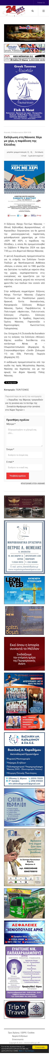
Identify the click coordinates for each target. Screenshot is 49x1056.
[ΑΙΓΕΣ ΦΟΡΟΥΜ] (24, 654)
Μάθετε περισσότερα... (27, 1051)
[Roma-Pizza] (24, 33)
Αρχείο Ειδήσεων (20, 1036)
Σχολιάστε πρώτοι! (35, 156)
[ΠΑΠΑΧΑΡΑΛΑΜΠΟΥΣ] (24, 972)
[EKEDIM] (24, 48)
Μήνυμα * (10, 424)
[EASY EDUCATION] (24, 620)
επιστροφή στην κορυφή (33, 483)
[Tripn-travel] (24, 1009)
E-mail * (10, 462)
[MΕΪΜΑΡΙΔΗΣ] (24, 58)
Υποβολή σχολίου (18, 476)
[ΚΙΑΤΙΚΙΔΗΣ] (24, 903)
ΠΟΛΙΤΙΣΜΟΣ (22, 389)
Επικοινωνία (17, 1039)
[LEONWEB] (24, 590)
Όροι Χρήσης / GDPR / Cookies (21, 1033)
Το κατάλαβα (40, 1047)
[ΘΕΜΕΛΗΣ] (24, 547)
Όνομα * (10, 449)
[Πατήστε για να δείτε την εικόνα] (24, 189)
